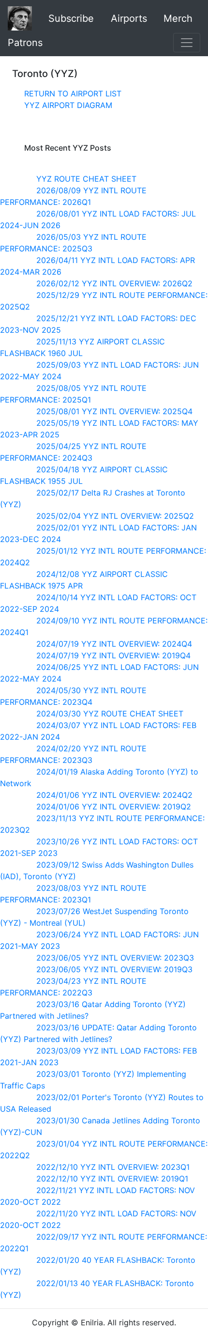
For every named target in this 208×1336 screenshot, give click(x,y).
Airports (129, 18)
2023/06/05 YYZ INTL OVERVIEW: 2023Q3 (115, 958)
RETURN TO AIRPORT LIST (72, 93)
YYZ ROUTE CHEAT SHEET (86, 179)
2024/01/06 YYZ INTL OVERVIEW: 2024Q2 (114, 795)
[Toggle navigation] (186, 42)
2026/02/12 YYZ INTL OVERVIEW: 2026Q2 (114, 283)
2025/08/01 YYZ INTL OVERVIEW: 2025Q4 (114, 411)
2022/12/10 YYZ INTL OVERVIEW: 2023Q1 (113, 1167)
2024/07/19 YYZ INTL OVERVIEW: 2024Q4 (114, 644)
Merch (178, 18)
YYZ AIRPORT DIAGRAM (68, 105)
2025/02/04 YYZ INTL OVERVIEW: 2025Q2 (115, 516)
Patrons (25, 42)
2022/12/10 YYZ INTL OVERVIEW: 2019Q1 (112, 1178)
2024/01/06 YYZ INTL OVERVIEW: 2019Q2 (113, 806)
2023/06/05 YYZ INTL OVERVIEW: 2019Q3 (114, 969)
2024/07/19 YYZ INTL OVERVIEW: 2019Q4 (113, 655)
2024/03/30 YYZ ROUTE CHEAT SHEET (109, 713)
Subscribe (71, 18)
